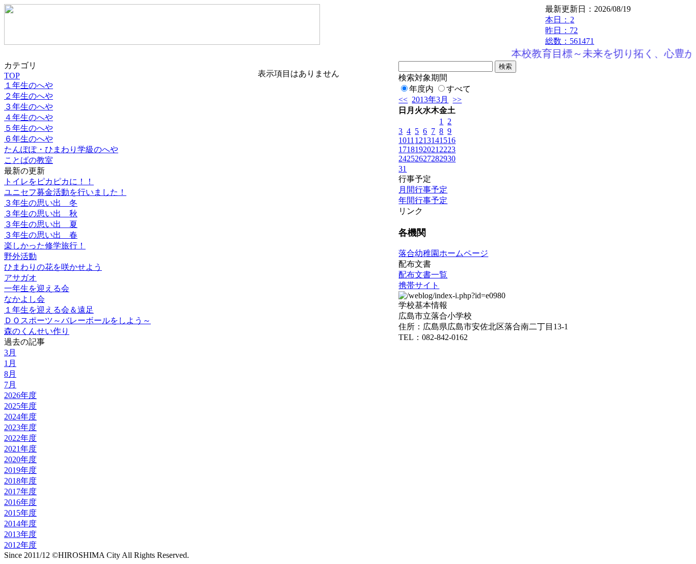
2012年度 (20, 545)
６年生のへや (28, 138)
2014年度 (20, 523)
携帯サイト (418, 285)
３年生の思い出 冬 (40, 203)
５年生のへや (28, 128)
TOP (12, 75)
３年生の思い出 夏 (40, 224)
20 (427, 149)
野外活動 (20, 256)
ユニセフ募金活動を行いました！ (65, 192)
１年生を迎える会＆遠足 (49, 309)
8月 (10, 374)
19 (419, 149)
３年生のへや (28, 106)
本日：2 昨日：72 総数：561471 (569, 30)
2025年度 (20, 406)
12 (419, 140)
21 (435, 149)
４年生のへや (28, 117)
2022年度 (20, 438)
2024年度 (20, 416)
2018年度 (20, 480)
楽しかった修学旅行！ (45, 245)
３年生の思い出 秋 (40, 213)
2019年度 (20, 470)
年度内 (421, 88)
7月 (10, 384)
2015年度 (20, 513)
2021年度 (20, 448)
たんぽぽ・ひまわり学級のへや (61, 149)
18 (411, 149)
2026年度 (20, 395)
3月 (10, 352)
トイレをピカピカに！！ (49, 181)
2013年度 (20, 534)
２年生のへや (28, 96)
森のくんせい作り (36, 331)
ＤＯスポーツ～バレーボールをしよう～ (77, 320)
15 (443, 140)
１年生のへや (28, 85)
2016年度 (20, 502)
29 (443, 158)
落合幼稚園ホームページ (443, 253)
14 (435, 140)
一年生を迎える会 (36, 288)
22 (443, 149)
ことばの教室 (28, 160)
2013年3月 (430, 99)
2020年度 (20, 459)
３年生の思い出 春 (40, 235)
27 (427, 158)
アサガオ (20, 277)
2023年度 (20, 427)
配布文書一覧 (422, 274)
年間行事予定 (422, 200)
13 (427, 140)
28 (435, 158)
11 (410, 140)
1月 (10, 363)
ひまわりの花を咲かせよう (53, 267)
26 (419, 158)
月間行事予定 (422, 189)
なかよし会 (24, 299)
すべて (458, 88)
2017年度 (20, 491)
